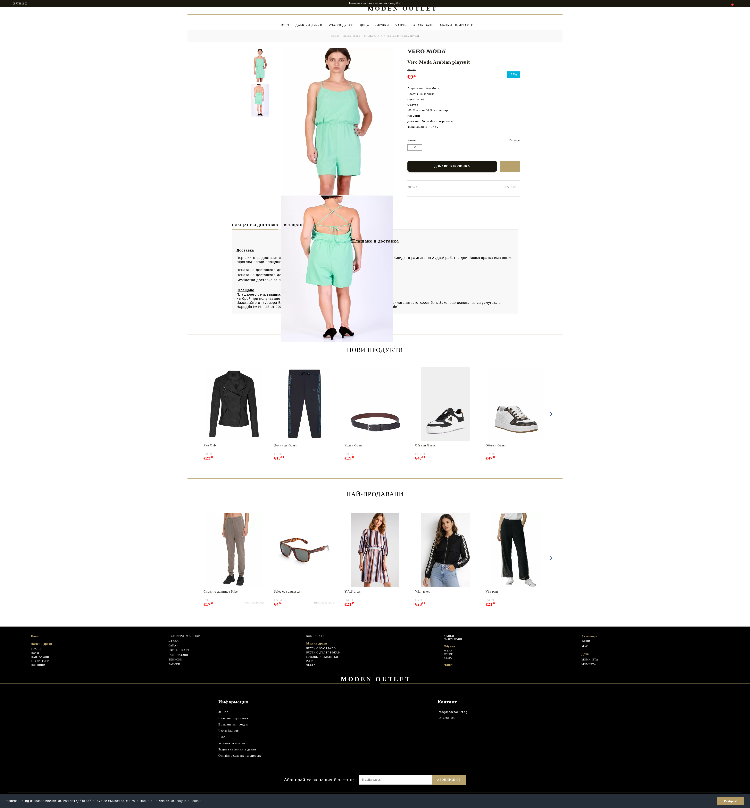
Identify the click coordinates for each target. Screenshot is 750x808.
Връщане (294, 225)
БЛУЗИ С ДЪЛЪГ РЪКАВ (323, 652)
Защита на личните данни (237, 749)
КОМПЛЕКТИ (315, 636)
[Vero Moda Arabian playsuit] (260, 65)
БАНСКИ (174, 664)
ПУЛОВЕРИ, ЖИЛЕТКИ (184, 636)
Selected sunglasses (287, 591)
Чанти (401, 25)
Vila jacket (422, 591)
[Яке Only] (234, 404)
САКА (172, 645)
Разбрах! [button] (730, 801)
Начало (335, 35)
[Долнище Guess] (304, 404)
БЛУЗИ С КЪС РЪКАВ (321, 648)
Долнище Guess (285, 445)
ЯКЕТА (311, 665)
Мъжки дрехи (341, 25)
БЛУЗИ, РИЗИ (40, 661)
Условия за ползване (233, 743)
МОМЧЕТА (588, 664)
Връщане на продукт (233, 724)
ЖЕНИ (448, 650)
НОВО (284, 25)
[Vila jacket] (445, 550)
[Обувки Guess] (445, 404)
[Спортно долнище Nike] (234, 550)
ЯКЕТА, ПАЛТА (179, 650)
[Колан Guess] (375, 404)
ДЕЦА (448, 657)
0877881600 (20, 3)
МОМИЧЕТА (589, 659)
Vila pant (492, 591)
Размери (514, 140)
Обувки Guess (425, 445)
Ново (35, 636)
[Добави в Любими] (510, 166)
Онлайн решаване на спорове (240, 755)
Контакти (464, 25)
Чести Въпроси (229, 730)
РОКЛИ (36, 648)
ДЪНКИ (174, 640)
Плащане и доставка (255, 225)
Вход (222, 737)
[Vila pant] (516, 550)
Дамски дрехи (309, 25)
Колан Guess (354, 445)
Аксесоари (423, 25)
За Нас (223, 712)
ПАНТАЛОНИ (40, 656)
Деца (364, 25)
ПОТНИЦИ (38, 665)
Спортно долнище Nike (221, 591)
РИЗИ (310, 661)
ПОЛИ (35, 653)
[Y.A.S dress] (375, 550)
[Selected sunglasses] (304, 550)
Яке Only (210, 445)
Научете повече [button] (189, 801)
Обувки (382, 25)
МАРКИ (446, 25)
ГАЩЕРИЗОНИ (373, 35)
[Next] (550, 414)
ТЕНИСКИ (175, 659)
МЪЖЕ (448, 654)
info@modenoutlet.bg (452, 712)
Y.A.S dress (353, 591)
